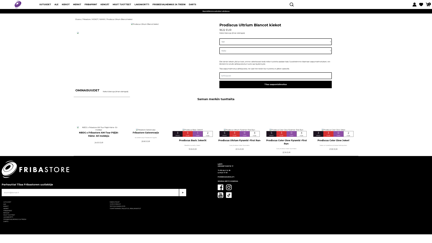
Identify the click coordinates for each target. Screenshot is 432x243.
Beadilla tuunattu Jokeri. (192, 145)
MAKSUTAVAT (115, 202)
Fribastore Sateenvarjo (146, 132)
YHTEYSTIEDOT (115, 204)
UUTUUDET (45, 4)
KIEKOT (66, 4)
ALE (56, 4)
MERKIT (77, 4)
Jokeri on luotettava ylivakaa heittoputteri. (333, 145)
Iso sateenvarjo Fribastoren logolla (146, 137)
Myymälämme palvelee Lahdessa (216, 11)
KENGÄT (105, 4)
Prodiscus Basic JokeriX (192, 140)
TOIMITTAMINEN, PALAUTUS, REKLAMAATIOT (125, 208)
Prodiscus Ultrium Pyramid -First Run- (239, 140)
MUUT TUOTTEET (122, 4)
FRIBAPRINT (91, 4)
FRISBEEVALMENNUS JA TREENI (169, 4)
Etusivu (78, 19)
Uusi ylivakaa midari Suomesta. (239, 145)
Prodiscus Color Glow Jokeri (333, 140)
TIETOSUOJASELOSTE (117, 206)
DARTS (192, 4)
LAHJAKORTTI (142, 4)
